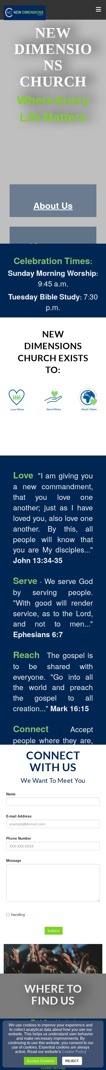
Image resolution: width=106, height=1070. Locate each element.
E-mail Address (19, 816)
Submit (54, 931)
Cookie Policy (74, 1052)
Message (13, 860)
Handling (18, 914)
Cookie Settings (53, 1067)
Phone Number (18, 838)
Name (11, 793)
